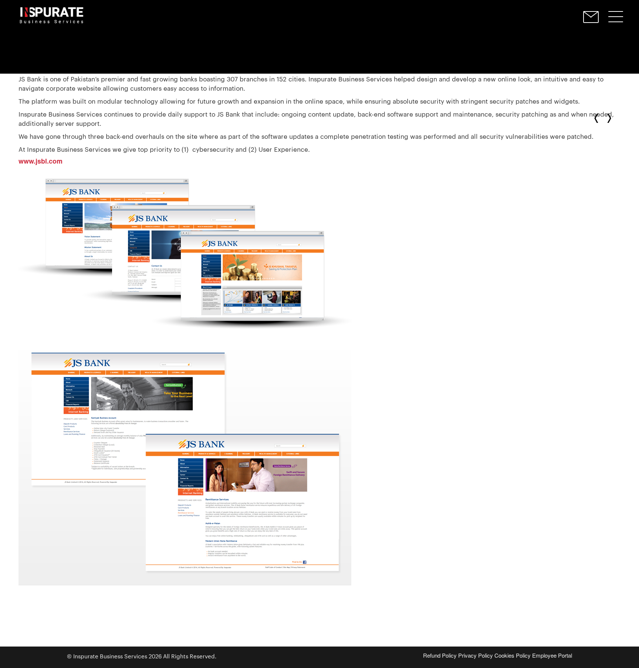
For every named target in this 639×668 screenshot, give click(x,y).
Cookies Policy (512, 655)
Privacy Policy (475, 655)
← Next (598, 118)
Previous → (607, 118)
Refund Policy (440, 655)
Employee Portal (552, 655)
